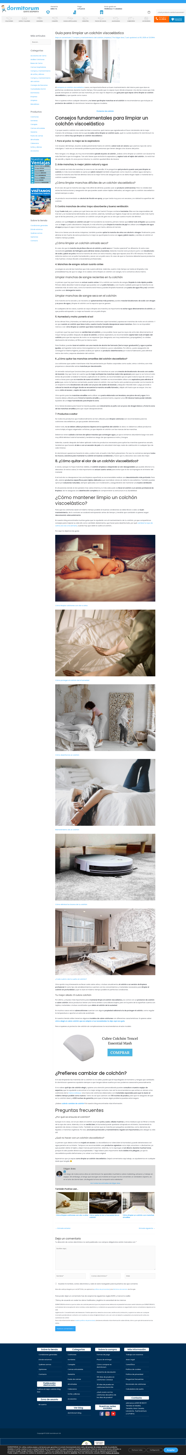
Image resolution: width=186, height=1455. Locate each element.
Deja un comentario (63, 37)
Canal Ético (130, 1364)
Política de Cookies (112, 1453)
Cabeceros (35, 143)
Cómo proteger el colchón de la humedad (72, 680)
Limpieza (34, 100)
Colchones (35, 117)
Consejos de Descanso (39, 85)
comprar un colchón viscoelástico (70, 87)
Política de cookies (133, 1369)
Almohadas (35, 139)
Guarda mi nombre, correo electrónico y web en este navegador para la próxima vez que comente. (98, 1284)
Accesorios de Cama (38, 56)
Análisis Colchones (37, 59)
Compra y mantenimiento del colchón (88, 37)
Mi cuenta (42, 1404)
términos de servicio (120, 1289)
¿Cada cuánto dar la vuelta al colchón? (71, 979)
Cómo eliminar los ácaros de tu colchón (71, 904)
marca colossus (74, 1093)
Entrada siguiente (147, 1228)
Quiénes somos (36, 233)
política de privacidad (101, 1289)
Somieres (34, 121)
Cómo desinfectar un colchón (67, 755)
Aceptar (171, 1450)
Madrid (137, 1406)
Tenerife (129, 1408)
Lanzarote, (130, 1411)
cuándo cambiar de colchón (73, 1103)
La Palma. (131, 1414)
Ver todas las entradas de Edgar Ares (105, 1183)
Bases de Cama (36, 63)
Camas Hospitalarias (38, 67)
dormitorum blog (74, 1413)
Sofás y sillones (36, 147)
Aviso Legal (130, 1359)
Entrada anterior (63, 1228)
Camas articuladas (38, 128)
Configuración (155, 1450)
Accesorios (35, 151)
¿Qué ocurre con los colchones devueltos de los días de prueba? (106, 1395)
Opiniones (34, 237)
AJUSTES (74, 1453)
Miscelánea (35, 104)
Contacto (34, 241)
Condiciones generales (39, 225)
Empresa (34, 97)
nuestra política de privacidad (85, 1320)
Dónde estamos (37, 229)
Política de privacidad (134, 1374)
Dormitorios (35, 93)
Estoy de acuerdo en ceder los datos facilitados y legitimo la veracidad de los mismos (91, 1300)
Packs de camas (37, 136)
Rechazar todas (137, 1450)
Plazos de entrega (104, 1359)
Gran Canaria (138, 1408)
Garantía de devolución (106, 1372)
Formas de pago (103, 1354)
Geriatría (34, 132)
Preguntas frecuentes (134, 1379)
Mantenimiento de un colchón (67, 829)
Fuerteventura (140, 1411)
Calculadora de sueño (135, 1389)
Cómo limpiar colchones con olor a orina (71, 605)
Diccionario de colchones (136, 1384)
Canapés (34, 124)
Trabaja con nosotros (134, 1354)
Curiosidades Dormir (38, 89)
